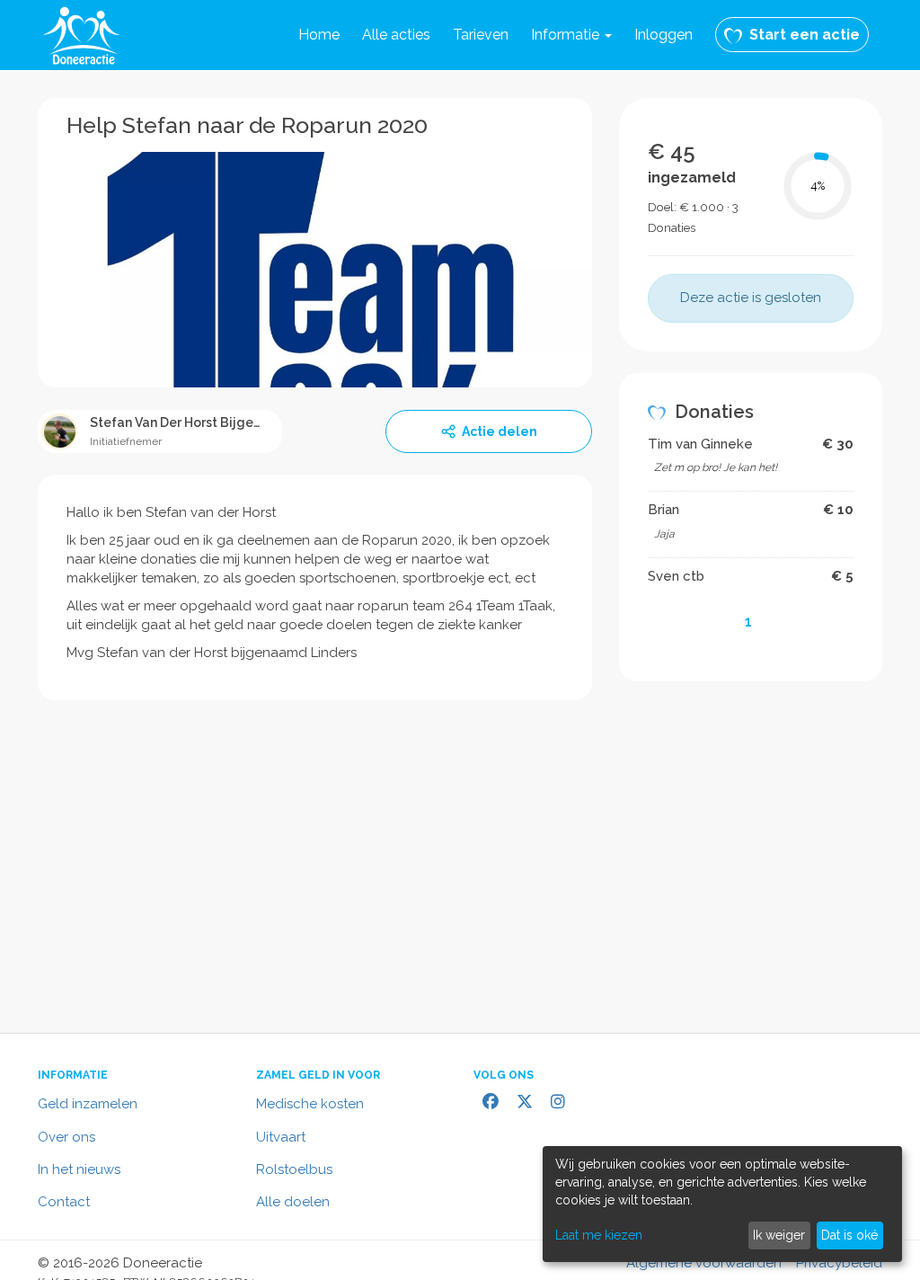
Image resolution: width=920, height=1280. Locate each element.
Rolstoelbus (294, 1169)
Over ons (66, 1137)
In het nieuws (79, 1169)
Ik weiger (779, 1235)
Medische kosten (310, 1104)
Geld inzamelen (87, 1104)
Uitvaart (280, 1137)
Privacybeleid (839, 1263)
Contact (64, 1202)
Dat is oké (849, 1235)
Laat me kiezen (598, 1235)
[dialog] (722, 1204)
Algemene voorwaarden (704, 1263)
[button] (571, 35)
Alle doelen (293, 1202)
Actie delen (499, 431)
